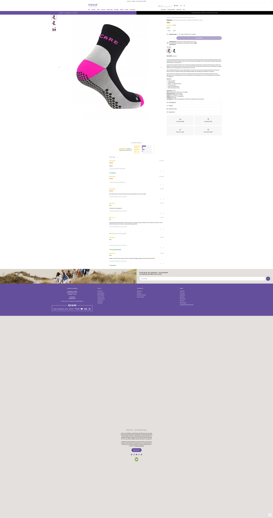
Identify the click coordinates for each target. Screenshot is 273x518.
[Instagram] (134, 454)
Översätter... (113, 172)
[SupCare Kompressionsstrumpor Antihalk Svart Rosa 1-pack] (169, 51)
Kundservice (172, 112)
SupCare (175, 56)
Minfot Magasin (100, 295)
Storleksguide (173, 34)
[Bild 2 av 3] (54, 23)
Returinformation (140, 297)
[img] (112, 160)
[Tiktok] (139, 454)
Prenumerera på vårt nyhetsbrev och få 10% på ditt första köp (205, 12)
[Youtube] (136, 454)
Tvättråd (171, 105)
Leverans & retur (173, 109)
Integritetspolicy (101, 299)
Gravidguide (182, 295)
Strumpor (168, 17)
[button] (170, 25)
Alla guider (182, 291)
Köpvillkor (139, 293)
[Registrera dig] (268, 279)
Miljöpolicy (99, 302)
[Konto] (181, 5)
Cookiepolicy (100, 300)
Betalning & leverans (141, 295)
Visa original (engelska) (116, 249)
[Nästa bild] (161, 67)
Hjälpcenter (139, 291)
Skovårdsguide (183, 302)
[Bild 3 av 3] (54, 28)
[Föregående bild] (58, 67)
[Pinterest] (141, 454)
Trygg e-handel (100, 297)
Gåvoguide (182, 297)
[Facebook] (131, 454)
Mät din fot (182, 300)
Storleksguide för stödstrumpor (187, 304)
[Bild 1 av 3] (54, 17)
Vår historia (99, 291)
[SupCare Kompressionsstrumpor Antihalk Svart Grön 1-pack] (174, 51)
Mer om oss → (136, 450)
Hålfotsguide (182, 299)
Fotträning (182, 293)
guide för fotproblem (139, 445)
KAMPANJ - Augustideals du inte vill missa (68, 12)
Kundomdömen (100, 293)
